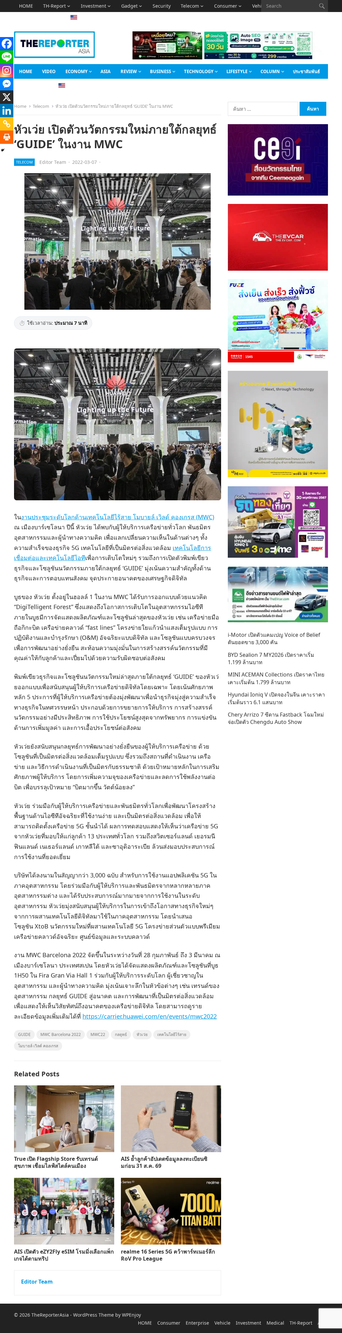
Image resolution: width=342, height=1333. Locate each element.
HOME (26, 6)
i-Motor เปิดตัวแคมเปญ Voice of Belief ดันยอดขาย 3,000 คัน (274, 638)
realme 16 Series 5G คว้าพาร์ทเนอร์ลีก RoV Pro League (168, 1255)
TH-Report (54, 6)
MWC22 (98, 1034)
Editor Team (52, 162)
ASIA (24, 18)
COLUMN (270, 71)
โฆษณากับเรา (32, 86)
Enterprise (197, 1323)
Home (20, 106)
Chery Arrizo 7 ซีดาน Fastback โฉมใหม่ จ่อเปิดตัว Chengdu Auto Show (276, 718)
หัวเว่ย (142, 1034)
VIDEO (48, 71)
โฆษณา (47, 18)
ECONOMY (76, 71)
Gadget (129, 6)
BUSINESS (160, 71)
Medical (275, 1323)
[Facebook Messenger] (6, 83)
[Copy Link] (6, 123)
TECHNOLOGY (198, 71)
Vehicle (222, 1323)
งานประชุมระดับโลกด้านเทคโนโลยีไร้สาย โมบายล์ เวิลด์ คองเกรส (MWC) (117, 517)
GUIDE (24, 1034)
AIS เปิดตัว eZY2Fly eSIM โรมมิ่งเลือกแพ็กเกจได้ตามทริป (64, 1255)
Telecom (190, 6)
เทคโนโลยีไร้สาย (171, 1034)
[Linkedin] (6, 110)
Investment (93, 6)
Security (162, 6)
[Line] (6, 57)
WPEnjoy (131, 1315)
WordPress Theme (93, 1315)
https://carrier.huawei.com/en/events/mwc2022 (149, 1016)
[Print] (6, 137)
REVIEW (129, 71)
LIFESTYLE (236, 71)
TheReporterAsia (50, 1315)
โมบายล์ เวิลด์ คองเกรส (38, 1046)
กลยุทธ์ (121, 1034)
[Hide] (2, 150)
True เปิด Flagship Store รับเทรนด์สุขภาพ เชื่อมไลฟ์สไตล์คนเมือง (56, 1162)
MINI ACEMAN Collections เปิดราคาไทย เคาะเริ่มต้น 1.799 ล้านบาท (276, 678)
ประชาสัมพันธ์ (306, 71)
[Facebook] (6, 43)
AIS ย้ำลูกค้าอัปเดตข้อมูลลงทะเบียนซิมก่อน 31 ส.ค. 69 (164, 1162)
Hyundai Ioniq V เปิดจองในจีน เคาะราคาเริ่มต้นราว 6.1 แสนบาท (276, 698)
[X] (6, 97)
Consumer (225, 6)
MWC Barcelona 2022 (60, 1034)
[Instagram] (6, 70)
